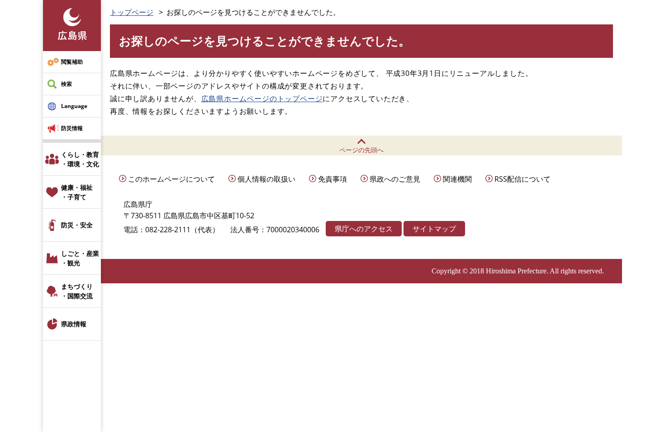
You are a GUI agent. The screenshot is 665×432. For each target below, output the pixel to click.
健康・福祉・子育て (77, 192)
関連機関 (457, 179)
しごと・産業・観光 (80, 258)
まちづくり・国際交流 (77, 291)
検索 (66, 84)
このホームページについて (171, 179)
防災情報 (72, 128)
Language (74, 106)
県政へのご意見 (395, 179)
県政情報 (73, 323)
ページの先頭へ (361, 150)
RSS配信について (522, 179)
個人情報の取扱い (266, 179)
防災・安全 (77, 225)
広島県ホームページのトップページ (262, 98)
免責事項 (332, 179)
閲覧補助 (72, 62)
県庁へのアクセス (364, 229)
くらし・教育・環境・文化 (80, 159)
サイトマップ (434, 229)
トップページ (131, 12)
